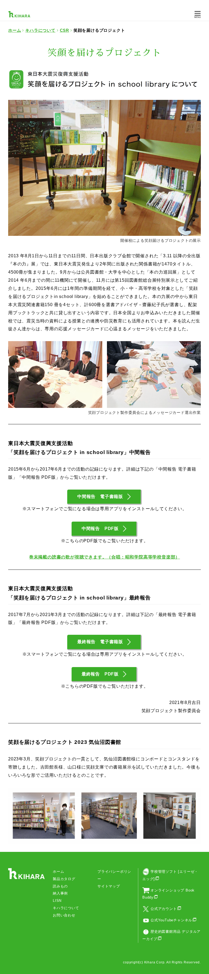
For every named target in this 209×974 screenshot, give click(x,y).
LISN (57, 901)
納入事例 (60, 893)
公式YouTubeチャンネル (171, 920)
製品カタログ (64, 879)
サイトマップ (108, 886)
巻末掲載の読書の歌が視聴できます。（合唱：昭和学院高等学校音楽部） (104, 557)
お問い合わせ (64, 915)
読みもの (60, 886)
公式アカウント (163, 909)
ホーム (58, 872)
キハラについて (66, 908)
